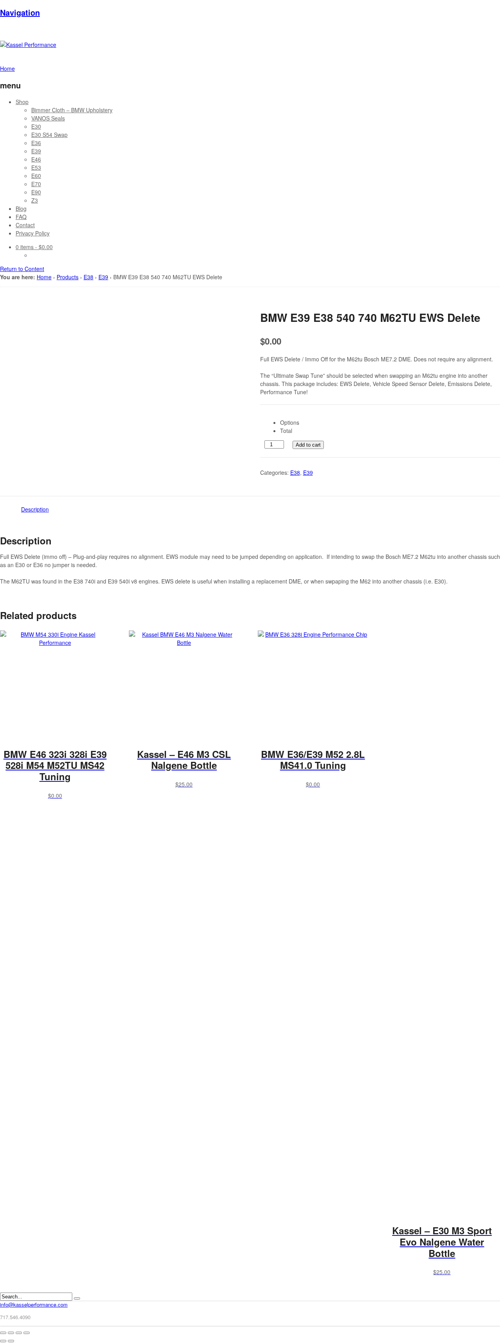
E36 (36, 143)
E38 (88, 277)
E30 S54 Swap (49, 134)
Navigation (20, 12)
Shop (22, 102)
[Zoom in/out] (26, 1333)
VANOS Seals (48, 118)
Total (286, 430)
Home (44, 277)
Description (35, 509)
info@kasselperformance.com (34, 1304)
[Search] (77, 1298)
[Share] (11, 1333)
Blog (21, 208)
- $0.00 (34, 247)
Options (289, 422)
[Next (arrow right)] (11, 1341)
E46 (36, 159)
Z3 (34, 200)
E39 (36, 151)
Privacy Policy (33, 233)
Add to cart (308, 445)
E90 (36, 192)
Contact (25, 225)
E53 (36, 167)
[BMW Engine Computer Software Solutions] (28, 44)
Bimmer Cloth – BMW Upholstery (71, 110)
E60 (36, 176)
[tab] (35, 509)
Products (68, 277)
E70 (36, 184)
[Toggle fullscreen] (19, 1333)
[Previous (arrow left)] (3, 1341)
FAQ (21, 217)
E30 (36, 126)
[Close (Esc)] (3, 1333)
